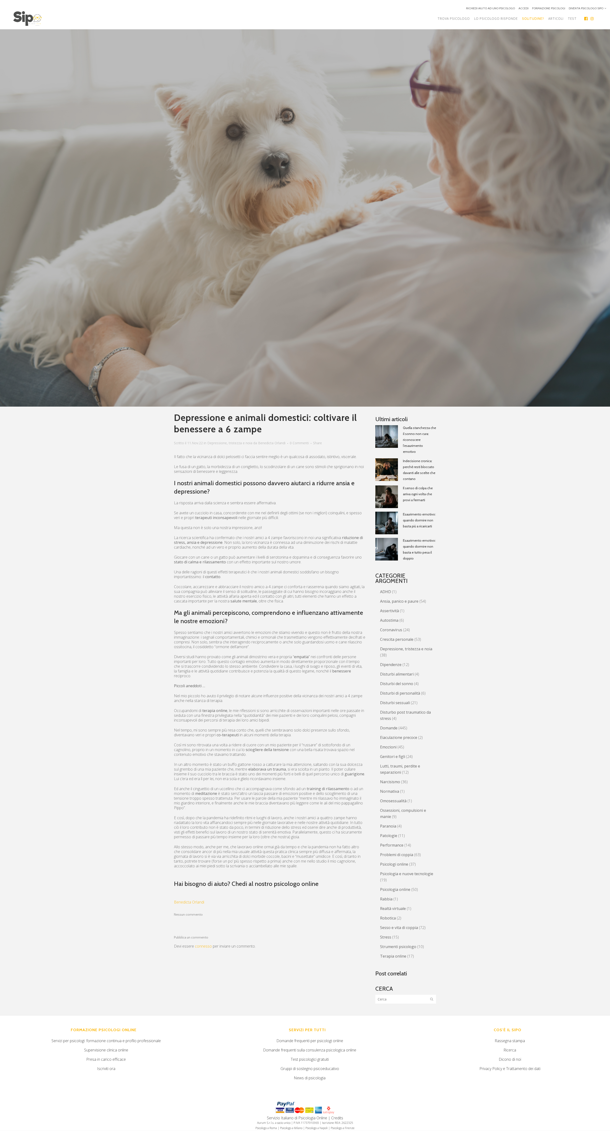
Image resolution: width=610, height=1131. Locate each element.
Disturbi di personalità (400, 693)
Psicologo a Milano (291, 1128)
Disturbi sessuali (395, 702)
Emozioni (388, 747)
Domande (388, 728)
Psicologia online (395, 889)
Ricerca (509, 1050)
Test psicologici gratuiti (310, 1059)
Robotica (388, 918)
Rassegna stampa (510, 1040)
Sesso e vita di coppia (399, 927)
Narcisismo (390, 781)
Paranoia (388, 826)
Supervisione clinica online (106, 1050)
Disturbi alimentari (397, 674)
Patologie (388, 835)
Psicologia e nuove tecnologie (406, 873)
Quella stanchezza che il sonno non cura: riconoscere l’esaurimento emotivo (419, 440)
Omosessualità (393, 800)
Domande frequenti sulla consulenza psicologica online (309, 1050)
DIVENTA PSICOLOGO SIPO (586, 8)
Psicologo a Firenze (343, 1128)
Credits (337, 1118)
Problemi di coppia (396, 854)
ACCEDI (523, 8)
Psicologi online (394, 864)
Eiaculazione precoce (398, 737)
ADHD (385, 591)
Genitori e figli (392, 756)
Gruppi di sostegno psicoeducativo (309, 1068)
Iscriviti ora (106, 1068)
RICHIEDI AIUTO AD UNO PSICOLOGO (490, 8)
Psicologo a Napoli (316, 1128)
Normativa (389, 791)
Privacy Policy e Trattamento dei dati (509, 1068)
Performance (391, 845)
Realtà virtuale (393, 908)
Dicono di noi (510, 1059)
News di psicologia (309, 1078)
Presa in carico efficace (106, 1059)
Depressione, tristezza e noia (229, 443)
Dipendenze (391, 664)
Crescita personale (396, 639)
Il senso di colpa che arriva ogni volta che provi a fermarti (418, 494)
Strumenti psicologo (398, 946)
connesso (203, 946)
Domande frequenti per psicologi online (309, 1040)
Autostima (389, 620)
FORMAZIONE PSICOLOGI (548, 8)
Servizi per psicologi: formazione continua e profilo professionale (106, 1040)
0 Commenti (299, 443)
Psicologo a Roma (266, 1128)
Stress (385, 937)
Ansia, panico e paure (399, 601)
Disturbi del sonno (396, 683)
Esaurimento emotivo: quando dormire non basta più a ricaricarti (419, 520)
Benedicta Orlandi (271, 443)
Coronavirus (391, 629)
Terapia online (393, 956)
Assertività (389, 610)
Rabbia (386, 899)
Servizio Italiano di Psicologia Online (297, 1118)
